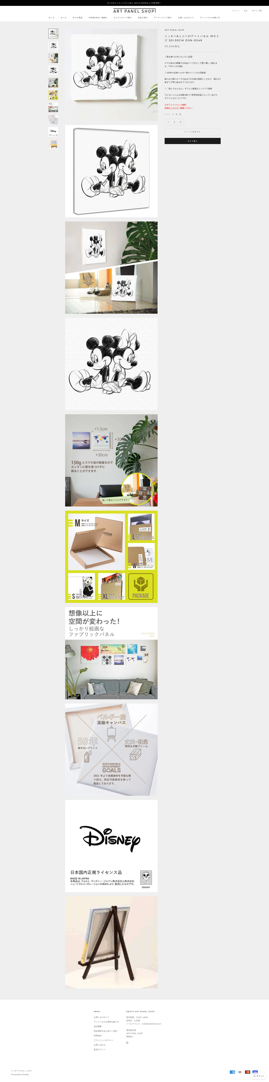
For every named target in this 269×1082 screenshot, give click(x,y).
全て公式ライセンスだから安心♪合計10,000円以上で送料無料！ (134, 3)
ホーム (52, 17)
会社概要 (98, 1026)
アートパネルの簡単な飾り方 (106, 1022)
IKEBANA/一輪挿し (98, 17)
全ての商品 (78, 17)
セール (64, 17)
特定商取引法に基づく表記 (105, 1031)
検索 (245, 11)
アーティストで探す (163, 17)
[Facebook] (173, 114)
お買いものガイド (186, 17)
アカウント (236, 11)
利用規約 (98, 1035)
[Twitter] (176, 114)
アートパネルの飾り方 (210, 17)
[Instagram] (127, 1042)
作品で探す (143, 17)
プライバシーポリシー (103, 1040)
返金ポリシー (99, 1049)
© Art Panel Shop (21, 1071)
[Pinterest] (180, 114)
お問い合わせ (99, 1045)
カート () (257, 11)
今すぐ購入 (193, 141)
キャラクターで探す (123, 17)
